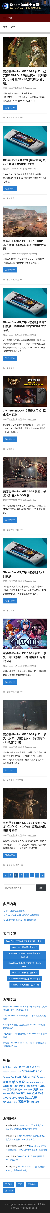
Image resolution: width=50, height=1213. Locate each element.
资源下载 (19, 117)
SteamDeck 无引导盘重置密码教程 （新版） (24, 941)
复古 (16, 1086)
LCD (34, 1067)
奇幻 (28, 1086)
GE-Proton (19, 1066)
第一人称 (7, 1098)
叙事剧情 (37, 1082)
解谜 (32, 1102)
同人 (43, 1082)
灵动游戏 (32, 1184)
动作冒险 (18, 1082)
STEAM (8, 1184)
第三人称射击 (8, 1102)
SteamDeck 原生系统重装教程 (24, 947)
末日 (41, 1090)
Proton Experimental (12, 1072)
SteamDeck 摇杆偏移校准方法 (24, 972)
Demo (10, 1067)
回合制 (6, 1086)
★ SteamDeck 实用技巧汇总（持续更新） (22, 915)
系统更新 (23, 1101)
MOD (39, 1067)
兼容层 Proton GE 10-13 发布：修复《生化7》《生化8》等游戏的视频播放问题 (24, 826)
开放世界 (12, 1089)
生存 (29, 1093)
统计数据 (9, 1190)
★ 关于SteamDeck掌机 (13, 911)
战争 (25, 1090)
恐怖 (20, 1089)
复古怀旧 (22, 1086)
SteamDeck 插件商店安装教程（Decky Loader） (24, 964)
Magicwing (31, 88)
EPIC (20, 1184)
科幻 (40, 1093)
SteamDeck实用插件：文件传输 (25, 985)
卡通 (31, 1082)
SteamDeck (32, 1071)
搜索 (41, 888)
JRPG (28, 1067)
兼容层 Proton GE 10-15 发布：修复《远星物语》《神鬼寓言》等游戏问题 (24, 657)
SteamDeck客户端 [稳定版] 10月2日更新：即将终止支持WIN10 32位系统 (25, 326)
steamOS (31, 1077)
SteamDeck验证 (12, 1077)
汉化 (13, 1093)
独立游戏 (21, 1093)
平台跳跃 (41, 1086)
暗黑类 (30, 1089)
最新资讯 (10, 117)
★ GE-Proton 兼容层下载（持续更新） (20, 920)
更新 (35, 1089)
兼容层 (7, 1082)
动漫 (27, 1082)
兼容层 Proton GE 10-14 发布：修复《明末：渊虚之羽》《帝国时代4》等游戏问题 (24, 738)
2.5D (5, 1067)
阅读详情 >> (10, 108)
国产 (11, 1086)
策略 (15, 1102)
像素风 (43, 1077)
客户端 (34, 1086)
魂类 (37, 1102)
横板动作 (6, 1093)
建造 (4, 1089)
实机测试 (10, 449)
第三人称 (31, 1097)
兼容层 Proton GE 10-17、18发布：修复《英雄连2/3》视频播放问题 (24, 245)
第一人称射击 (18, 1098)
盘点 (34, 1093)
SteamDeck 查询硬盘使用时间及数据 (24, 978)
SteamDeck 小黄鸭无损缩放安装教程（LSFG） (24, 955)
